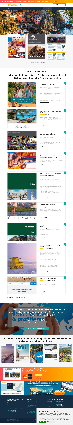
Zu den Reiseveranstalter (13, 31)
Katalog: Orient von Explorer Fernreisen (50, 173)
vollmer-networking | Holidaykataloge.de (13, 420)
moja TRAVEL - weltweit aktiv (48, 278)
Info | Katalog (44, 103)
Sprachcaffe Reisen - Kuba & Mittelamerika (51, 155)
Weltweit (39, 8)
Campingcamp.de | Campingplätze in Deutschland (13, 411)
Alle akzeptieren (42, 421)
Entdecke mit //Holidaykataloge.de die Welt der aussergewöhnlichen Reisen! (18, 408)
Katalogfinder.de (26, 4)
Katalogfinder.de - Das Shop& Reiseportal (17, 402)
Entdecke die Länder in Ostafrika (49, 205)
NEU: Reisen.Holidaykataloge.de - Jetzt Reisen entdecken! (22, 8)
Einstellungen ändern (50, 421)
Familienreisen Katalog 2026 (47, 84)
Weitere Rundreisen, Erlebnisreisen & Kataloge (35, 62)
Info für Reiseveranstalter (59, 4)
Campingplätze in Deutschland (42, 4)
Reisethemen (56, 8)
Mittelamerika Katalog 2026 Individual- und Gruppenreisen (48, 133)
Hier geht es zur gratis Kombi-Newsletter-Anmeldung (36, 328)
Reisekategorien (47, 8)
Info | (44, 125)
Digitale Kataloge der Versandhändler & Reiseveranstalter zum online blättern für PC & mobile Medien (32, 405)
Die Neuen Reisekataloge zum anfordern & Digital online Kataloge (51, 404)
